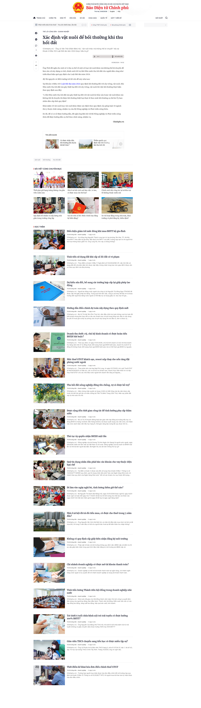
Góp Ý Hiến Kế (116, 18)
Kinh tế (63, 18)
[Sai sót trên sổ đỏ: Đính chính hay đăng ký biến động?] (83, 205)
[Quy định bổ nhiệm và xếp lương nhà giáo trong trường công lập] (49, 205)
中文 (119, 11)
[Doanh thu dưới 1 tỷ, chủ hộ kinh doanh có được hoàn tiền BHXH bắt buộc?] (49, 342)
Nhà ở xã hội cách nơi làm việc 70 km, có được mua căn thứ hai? (82, 191)
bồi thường (46, 160)
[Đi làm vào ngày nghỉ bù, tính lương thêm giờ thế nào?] (49, 496)
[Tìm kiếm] (166, 18)
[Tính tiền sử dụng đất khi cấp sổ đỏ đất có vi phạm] (49, 265)
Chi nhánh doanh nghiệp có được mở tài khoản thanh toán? (98, 564)
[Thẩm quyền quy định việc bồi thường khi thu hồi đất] (85, 143)
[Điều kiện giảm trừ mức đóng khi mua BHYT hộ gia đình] (49, 239)
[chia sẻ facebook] (36, 33)
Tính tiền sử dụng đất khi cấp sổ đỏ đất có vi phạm (93, 256)
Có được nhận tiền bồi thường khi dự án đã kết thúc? (68, 142)
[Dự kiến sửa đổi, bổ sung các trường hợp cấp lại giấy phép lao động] (49, 291)
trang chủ (41, 18)
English (112, 11)
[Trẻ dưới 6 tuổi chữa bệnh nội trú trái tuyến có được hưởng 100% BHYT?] (49, 624)
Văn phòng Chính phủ (119, 25)
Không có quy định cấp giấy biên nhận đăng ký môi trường (97, 538)
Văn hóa (72, 18)
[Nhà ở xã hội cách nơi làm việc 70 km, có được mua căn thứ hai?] (83, 180)
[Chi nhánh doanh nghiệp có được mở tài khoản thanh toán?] (49, 573)
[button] (83, 25)
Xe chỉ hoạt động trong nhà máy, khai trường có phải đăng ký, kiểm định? (116, 217)
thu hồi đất (57, 160)
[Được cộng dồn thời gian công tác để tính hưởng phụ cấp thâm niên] (49, 419)
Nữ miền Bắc (119, 56)
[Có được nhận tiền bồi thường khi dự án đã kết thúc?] (52, 143)
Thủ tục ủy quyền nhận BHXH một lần (86, 436)
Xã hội (82, 18)
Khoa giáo (93, 18)
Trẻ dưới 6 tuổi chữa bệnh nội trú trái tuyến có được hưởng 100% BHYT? (97, 617)
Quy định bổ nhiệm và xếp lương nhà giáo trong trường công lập (48, 217)
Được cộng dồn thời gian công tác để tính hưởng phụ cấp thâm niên (99, 412)
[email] (130, 25)
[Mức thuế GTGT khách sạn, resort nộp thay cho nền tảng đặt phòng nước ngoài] (49, 368)
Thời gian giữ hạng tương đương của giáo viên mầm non (49, 191)
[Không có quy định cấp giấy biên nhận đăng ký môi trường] (49, 547)
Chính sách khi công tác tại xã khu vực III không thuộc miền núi (116, 191)
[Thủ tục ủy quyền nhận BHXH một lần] (49, 444)
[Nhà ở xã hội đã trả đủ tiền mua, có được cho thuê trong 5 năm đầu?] (49, 521)
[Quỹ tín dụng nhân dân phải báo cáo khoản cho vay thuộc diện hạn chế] (49, 470)
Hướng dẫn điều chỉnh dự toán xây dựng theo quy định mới (97, 308)
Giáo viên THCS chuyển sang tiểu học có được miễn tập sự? (97, 641)
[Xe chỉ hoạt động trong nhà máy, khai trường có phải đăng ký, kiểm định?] (117, 205)
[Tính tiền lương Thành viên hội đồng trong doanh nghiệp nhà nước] (49, 598)
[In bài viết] (36, 55)
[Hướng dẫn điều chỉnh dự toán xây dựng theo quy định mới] (49, 316)
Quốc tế (103, 18)
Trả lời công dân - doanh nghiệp (56, 31)
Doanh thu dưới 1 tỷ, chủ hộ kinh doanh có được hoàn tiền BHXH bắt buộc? (97, 335)
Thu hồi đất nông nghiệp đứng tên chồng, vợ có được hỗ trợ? (98, 385)
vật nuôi (37, 160)
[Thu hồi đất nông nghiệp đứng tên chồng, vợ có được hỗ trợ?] (49, 393)
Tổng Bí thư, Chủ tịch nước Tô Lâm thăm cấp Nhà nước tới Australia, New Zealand (59, 25)
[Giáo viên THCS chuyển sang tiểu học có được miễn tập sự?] (49, 650)
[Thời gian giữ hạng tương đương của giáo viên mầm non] (49, 180)
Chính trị (52, 18)
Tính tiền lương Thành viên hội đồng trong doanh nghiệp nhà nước (99, 591)
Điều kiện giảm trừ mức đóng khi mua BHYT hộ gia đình (96, 231)
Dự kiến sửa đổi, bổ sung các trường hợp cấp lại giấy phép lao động (98, 284)
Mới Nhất (159, 18)
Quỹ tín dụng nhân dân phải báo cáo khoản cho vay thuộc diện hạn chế (99, 463)
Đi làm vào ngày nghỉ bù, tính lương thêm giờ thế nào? (95, 487)
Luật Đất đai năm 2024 (70, 84)
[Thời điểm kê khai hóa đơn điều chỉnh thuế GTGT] (49, 675)
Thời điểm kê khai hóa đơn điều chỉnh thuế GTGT (92, 667)
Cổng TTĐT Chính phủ (100, 25)
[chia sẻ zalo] (36, 39)
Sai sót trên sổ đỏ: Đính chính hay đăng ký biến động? (83, 217)
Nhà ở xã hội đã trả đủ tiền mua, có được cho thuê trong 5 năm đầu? (99, 514)
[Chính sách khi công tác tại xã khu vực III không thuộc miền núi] (117, 180)
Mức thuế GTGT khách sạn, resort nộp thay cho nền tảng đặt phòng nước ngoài (98, 360)
